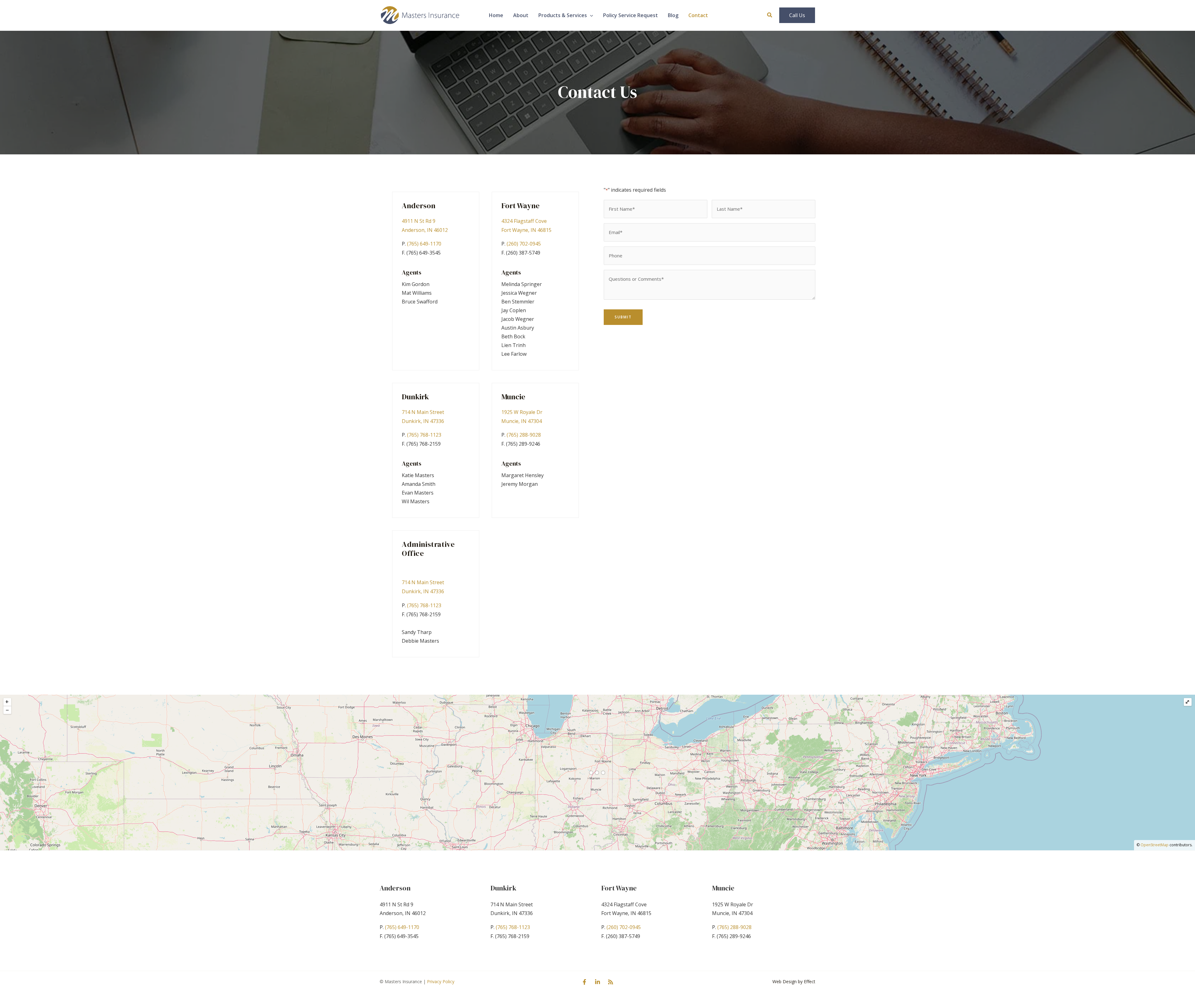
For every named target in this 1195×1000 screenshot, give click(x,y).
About (520, 15)
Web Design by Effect (793, 981)
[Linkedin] (597, 982)
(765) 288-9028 (524, 434)
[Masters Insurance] (420, 15)
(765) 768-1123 (424, 434)
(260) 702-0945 (524, 243)
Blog (673, 15)
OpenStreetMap (1155, 844)
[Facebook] (584, 982)
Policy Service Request (630, 15)
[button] (590, 15)
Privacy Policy (440, 981)
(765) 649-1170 (424, 243)
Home (496, 15)
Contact (698, 15)
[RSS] (610, 982)
